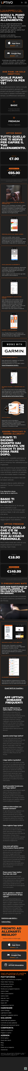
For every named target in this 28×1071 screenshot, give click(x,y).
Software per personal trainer (10, 1025)
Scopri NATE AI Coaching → (14, 688)
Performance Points (7, 984)
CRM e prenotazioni (7, 993)
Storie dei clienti (6, 1040)
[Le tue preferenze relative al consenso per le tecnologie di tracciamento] (25, 1068)
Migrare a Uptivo (6, 1033)
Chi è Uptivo (5, 1038)
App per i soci (5, 998)
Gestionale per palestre (8, 1020)
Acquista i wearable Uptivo (9, 1015)
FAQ (2, 1045)
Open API (4, 1003)
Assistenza (4, 1049)
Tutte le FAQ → (6, 922)
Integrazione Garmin (7, 1005)
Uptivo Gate (4, 996)
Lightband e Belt (6, 1013)
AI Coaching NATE (6, 986)
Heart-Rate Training (7, 982)
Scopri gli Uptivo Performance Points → (13, 396)
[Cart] (21, 2)
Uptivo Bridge (5, 1010)
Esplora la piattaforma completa (11, 979)
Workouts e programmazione (10, 989)
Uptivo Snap (5, 1000)
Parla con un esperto (7, 1047)
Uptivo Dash (5, 991)
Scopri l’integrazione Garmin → (10, 365)
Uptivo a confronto (7, 1030)
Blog (2, 1042)
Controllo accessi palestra (9, 1023)
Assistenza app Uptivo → (9, 918)
